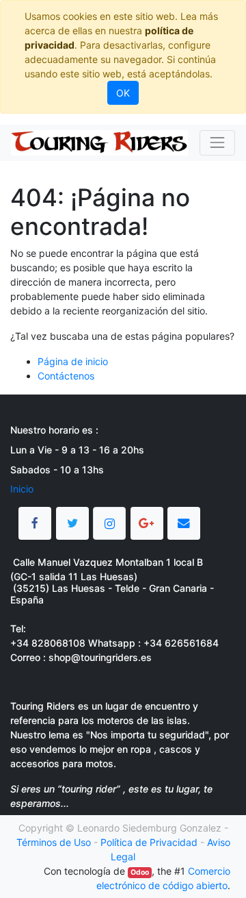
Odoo (140, 872)
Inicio (21, 489)
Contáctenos (66, 376)
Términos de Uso (53, 842)
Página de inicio (73, 361)
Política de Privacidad (148, 842)
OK (123, 93)
